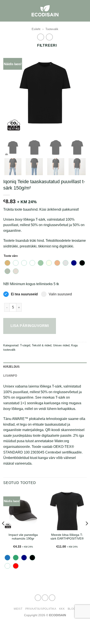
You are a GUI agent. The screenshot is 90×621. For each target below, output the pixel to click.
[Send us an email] (52, 597)
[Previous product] (49, 37)
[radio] (7, 263)
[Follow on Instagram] (45, 597)
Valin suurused (60, 294)
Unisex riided (61, 345)
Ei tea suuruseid (24, 294)
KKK (62, 608)
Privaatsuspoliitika (40, 608)
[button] (84, 10)
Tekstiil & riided (41, 345)
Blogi (72, 608)
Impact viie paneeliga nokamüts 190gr (23, 536)
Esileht (36, 29)
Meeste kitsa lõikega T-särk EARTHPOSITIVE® (67, 536)
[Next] (79, 93)
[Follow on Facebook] (38, 597)
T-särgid (25, 345)
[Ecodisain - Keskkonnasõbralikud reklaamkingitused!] (45, 11)
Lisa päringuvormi (29, 326)
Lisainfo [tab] (10, 375)
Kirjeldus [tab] (11, 366)
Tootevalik (51, 29)
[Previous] (10, 93)
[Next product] (40, 37)
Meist (18, 608)
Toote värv (11, 255)
